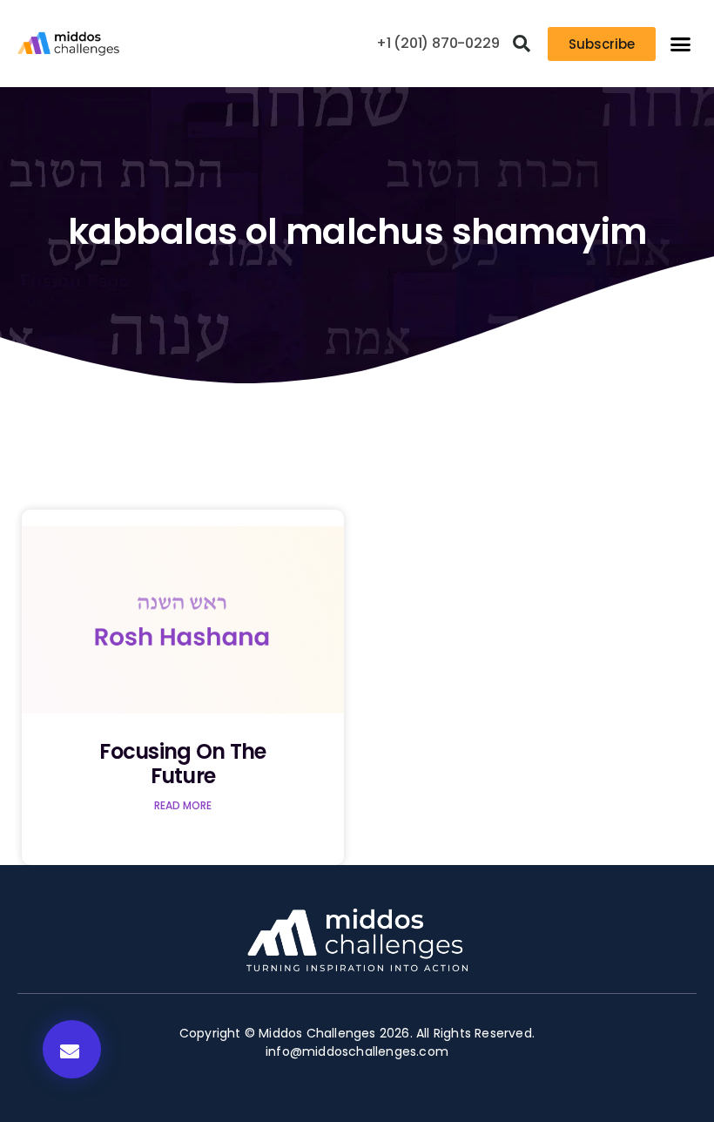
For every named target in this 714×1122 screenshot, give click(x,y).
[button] (521, 43)
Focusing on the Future (182, 764)
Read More (183, 805)
